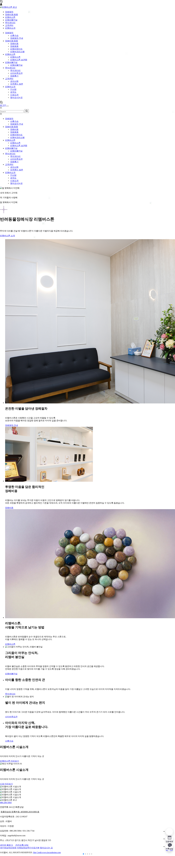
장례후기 (14, 76)
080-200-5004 (6, 802)
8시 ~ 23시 (169, 849)
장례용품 (14, 46)
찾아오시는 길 (46, 848)
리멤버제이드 (16, 49)
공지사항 (14, 81)
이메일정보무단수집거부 (28, 848)
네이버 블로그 (6, 845)
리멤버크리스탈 (17, 52)
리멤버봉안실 (11, 20)
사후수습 (14, 35)
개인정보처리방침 (8, 848)
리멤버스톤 (10, 17)
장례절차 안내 (16, 38)
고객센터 (9, 25)
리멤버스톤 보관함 (18, 60)
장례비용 (14, 43)
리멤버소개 (10, 28)
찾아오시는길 (16, 97)
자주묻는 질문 (16, 84)
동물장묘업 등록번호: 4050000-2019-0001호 (20, 812)
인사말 (13, 89)
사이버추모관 (16, 73)
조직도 (13, 92)
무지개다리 (10, 23)
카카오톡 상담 (22, 845)
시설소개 (14, 95)
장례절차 (9, 12)
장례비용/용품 (11, 14)
